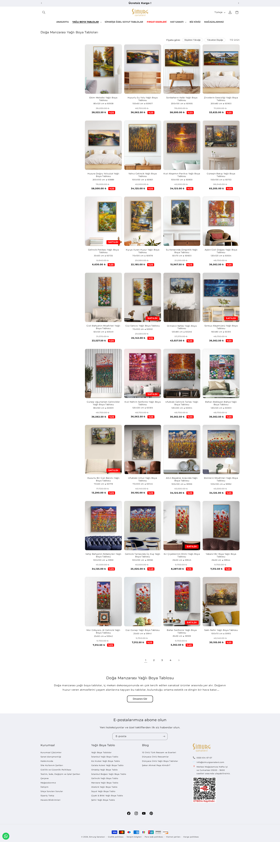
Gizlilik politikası (116, 837)
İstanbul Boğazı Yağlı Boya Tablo (108, 774)
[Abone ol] (164, 736)
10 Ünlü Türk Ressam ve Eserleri (159, 752)
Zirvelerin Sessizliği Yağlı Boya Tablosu (221, 98)
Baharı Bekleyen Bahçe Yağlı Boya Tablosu (221, 403)
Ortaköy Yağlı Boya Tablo (104, 769)
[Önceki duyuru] (41, 3)
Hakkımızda (47, 761)
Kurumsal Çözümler (51, 752)
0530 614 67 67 (204, 758)
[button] (44, 12)
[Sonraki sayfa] (178, 660)
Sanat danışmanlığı (51, 756)
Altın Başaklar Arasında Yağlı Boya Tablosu (182, 479)
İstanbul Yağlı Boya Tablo (104, 756)
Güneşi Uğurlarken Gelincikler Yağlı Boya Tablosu (103, 403)
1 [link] (145, 660)
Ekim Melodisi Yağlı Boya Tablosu (103, 98)
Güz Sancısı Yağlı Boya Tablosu (142, 326)
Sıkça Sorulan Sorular (52, 791)
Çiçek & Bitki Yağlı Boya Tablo (107, 795)
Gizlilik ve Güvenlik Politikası (56, 769)
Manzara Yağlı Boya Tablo (104, 783)
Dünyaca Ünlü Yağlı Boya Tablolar (160, 761)
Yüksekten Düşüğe (215, 40)
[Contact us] (5, 836)
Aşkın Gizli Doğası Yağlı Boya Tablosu (221, 251)
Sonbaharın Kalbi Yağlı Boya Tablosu (181, 98)
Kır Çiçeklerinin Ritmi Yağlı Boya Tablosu (182, 555)
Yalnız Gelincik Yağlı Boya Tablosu (142, 174)
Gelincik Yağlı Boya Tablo (104, 778)
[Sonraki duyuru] (238, 3)
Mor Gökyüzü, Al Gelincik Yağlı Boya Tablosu (103, 631)
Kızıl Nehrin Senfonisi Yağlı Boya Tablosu (143, 403)
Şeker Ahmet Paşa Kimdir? (156, 765)
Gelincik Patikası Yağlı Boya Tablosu (103, 251)
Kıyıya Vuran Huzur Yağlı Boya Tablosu (142, 251)
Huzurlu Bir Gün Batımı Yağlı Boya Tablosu (103, 479)
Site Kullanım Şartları (52, 765)
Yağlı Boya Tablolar (101, 752)
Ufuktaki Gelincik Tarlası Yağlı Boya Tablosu (181, 403)
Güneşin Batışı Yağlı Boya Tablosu (221, 174)
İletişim (45, 787)
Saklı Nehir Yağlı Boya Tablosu (221, 630)
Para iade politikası (154, 837)
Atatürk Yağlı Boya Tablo (104, 787)
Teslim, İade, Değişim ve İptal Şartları (60, 774)
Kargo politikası (191, 837)
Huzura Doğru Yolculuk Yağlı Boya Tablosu (103, 174)
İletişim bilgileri (134, 837)
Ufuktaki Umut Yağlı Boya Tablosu (142, 479)
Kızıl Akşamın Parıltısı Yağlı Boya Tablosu (181, 174)
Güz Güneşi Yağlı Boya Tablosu (143, 630)
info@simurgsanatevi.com (210, 762)
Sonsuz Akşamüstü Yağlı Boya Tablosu (221, 327)
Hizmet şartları (173, 837)
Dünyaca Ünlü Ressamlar (155, 756)
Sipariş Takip (47, 795)
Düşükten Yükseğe (192, 40)
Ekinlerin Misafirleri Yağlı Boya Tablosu (221, 479)
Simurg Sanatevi (97, 837)
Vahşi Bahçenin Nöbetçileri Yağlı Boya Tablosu (103, 555)
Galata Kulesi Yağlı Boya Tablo (107, 765)
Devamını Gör (140, 699)
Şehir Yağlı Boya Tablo (103, 800)
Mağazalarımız (48, 783)
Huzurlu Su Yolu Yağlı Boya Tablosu (143, 98)
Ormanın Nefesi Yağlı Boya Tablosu (182, 327)
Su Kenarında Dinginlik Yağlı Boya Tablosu (182, 251)
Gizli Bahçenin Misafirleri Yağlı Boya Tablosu (103, 327)
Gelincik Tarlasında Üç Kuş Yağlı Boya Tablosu (142, 555)
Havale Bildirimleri (51, 800)
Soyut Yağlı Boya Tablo (103, 791)
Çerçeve (45, 778)
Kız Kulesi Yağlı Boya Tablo (105, 761)
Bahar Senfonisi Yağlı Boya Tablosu (182, 631)
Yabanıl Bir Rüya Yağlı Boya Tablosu (221, 555)
